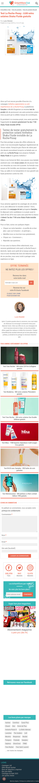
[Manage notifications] (4, 779)
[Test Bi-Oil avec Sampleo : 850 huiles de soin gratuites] (19, 466)
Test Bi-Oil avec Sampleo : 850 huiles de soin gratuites (19, 469)
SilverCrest (16, 744)
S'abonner (28, 594)
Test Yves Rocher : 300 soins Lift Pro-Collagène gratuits (19, 367)
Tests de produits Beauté (30, 10)
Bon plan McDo (7, 772)
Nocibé (25, 737)
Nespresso (16, 737)
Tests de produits (16, 10)
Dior (13, 726)
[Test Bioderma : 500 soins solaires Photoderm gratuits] (19, 389)
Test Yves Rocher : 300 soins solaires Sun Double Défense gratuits (19, 418)
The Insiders (18, 733)
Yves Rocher (9, 747)
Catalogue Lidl (7, 765)
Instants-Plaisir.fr (11, 730)
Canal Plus (25, 723)
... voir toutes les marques (14, 751)
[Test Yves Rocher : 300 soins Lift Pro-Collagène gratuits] (19, 364)
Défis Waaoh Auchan (9, 767)
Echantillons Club (5, 10)
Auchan (7, 723)
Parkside (16, 740)
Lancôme (8, 733)
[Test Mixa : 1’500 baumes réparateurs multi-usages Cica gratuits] (19, 440)
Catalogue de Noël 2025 (10, 774)
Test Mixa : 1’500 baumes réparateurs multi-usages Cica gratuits (19, 444)
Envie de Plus (22, 726)
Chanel (7, 726)
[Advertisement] (19, 77)
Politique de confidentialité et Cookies (29, 781)
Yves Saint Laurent (22, 747)
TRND (25, 744)
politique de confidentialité (11, 511)
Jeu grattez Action (8, 776)
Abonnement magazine (19, 631)
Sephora (8, 744)
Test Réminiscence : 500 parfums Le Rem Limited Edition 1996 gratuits (19, 495)
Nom (3, 535)
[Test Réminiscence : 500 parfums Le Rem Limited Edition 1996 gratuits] (19, 491)
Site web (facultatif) (8, 548)
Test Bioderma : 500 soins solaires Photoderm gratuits (19, 393)
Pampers (8, 740)
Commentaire (7, 514)
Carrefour (16, 723)
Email (4, 542)
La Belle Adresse (24, 730)
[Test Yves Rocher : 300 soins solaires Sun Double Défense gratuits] (19, 415)
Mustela (8, 737)
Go (31, 283)
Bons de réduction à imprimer (12, 770)
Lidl (25, 733)
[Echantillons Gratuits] (19, 5)
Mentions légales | (15, 781)
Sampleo (4, 109)
